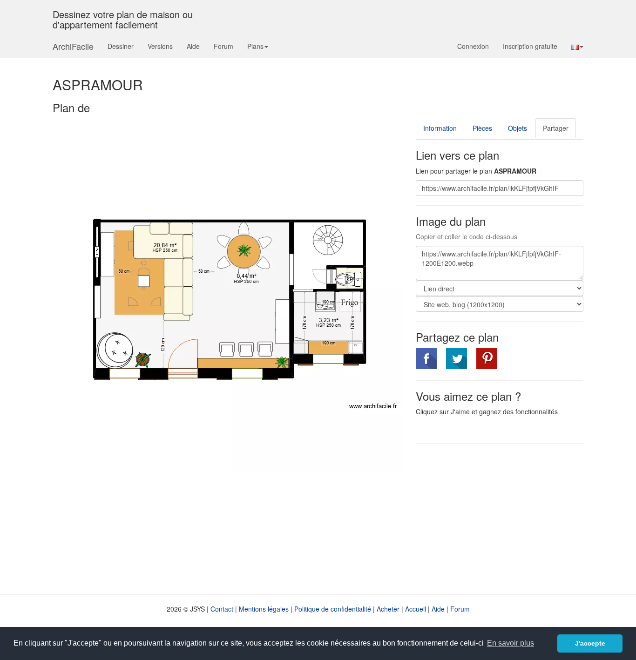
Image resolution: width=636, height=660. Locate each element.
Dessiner (121, 46)
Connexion (473, 46)
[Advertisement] (494, 518)
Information (440, 128)
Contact (221, 608)
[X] (456, 358)
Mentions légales (264, 608)
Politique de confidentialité (332, 608)
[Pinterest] (486, 358)
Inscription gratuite (530, 46)
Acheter (388, 608)
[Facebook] (426, 358)
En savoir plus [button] (510, 643)
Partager (555, 128)
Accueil (415, 608)
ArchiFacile (73, 46)
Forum (223, 46)
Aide (193, 46)
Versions (160, 46)
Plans (255, 46)
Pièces (482, 128)
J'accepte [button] (590, 643)
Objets (517, 128)
